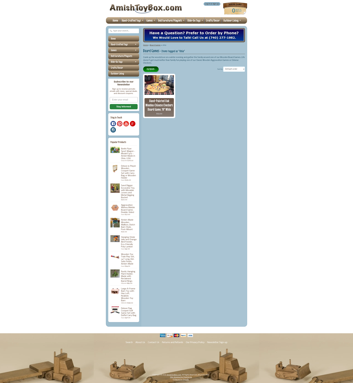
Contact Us (153, 342)
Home (115, 20)
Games (149, 20)
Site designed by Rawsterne (181, 377)
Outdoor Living (230, 20)
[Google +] (132, 123)
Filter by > (151, 69)
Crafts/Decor (213, 20)
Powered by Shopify (181, 380)
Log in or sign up (212, 4)
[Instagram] (113, 130)
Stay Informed (123, 106)
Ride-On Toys (194, 20)
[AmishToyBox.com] (146, 12)
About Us (140, 342)
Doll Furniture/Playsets (170, 20)
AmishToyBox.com (174, 375)
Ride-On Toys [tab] (117, 61)
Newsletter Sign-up (217, 342)
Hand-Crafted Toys (131, 20)
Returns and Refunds (172, 342)
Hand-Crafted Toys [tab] (119, 44)
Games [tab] (114, 50)
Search (129, 342)
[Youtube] (126, 124)
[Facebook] (113, 123)
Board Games (155, 45)
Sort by (220, 69)
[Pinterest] (119, 123)
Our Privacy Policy (195, 342)
